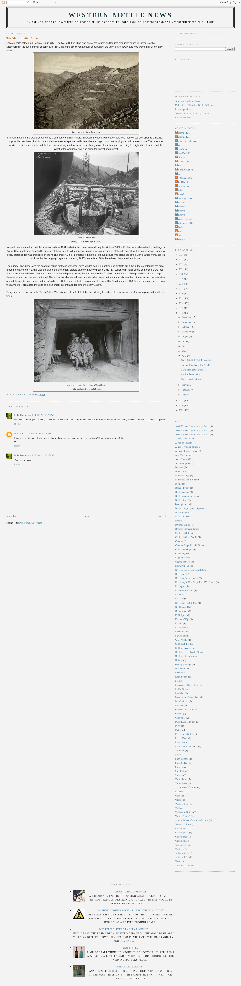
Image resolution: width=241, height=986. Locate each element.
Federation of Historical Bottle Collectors (194, 105)
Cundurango (181, 553)
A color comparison (184, 438)
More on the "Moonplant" (187, 697)
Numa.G (180, 194)
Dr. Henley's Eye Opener (186, 578)
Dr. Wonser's (181, 611)
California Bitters (183, 532)
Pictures (179, 730)
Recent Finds (181, 738)
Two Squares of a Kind (186, 787)
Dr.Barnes (181, 157)
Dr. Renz (179, 598)
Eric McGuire (182, 161)
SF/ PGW (179, 750)
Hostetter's (180, 668)
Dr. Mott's (180, 594)
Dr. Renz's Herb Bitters (186, 602)
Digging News (182, 557)
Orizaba (178, 713)
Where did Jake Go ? (130, 966)
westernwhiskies (183, 117)
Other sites (180, 717)
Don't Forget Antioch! (191, 379)
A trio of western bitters (186, 446)
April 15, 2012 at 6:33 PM (41, 433)
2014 (181, 303)
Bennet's (179, 467)
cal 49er (179, 227)
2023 (181, 259)
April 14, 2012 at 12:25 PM (41, 414)
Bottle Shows (181, 512)
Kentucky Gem (183, 186)
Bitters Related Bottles (186, 479)
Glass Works (181, 639)
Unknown (180, 206)
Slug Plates (180, 771)
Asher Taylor (181, 459)
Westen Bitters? (182, 816)
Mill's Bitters (181, 688)
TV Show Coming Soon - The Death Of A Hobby (130, 910)
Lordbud (180, 190)
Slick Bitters (181, 766)
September (187, 331)
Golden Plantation (184, 169)
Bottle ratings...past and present (190, 508)
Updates (179, 791)
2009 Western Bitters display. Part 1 (192, 426)
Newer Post (11, 516)
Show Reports (181, 758)
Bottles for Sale (182, 516)
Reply (17, 423)
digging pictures (182, 561)
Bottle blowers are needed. (187, 496)
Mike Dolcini (20, 415)
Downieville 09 (182, 565)
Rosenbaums (181, 742)
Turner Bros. (181, 779)
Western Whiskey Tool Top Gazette (192, 113)
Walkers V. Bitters (184, 812)
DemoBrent (181, 149)
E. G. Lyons (181, 615)
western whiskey (183, 844)
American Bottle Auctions (187, 101)
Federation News (183, 631)
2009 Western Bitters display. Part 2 (192, 430)
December (187, 317)
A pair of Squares (183, 442)
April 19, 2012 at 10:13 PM (41, 455)
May (184, 351)
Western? (179, 848)
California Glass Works (186, 537)
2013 (181, 307)
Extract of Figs (182, 619)
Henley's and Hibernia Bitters (189, 652)
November (187, 321)
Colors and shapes (183, 549)
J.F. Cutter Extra (184, 177)
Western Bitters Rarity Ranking (124, 929)
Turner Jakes (181, 783)
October (186, 326)
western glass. (182, 832)
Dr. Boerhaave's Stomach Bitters (190, 569)
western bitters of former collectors (191, 820)
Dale (178, 145)
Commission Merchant (187, 140)
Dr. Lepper (180, 586)
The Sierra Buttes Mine (192, 369)
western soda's (182, 840)
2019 (181, 278)
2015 (181, 298)
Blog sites (180, 483)
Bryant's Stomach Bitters (187, 528)
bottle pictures (182, 504)
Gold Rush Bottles (184, 643)
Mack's (178, 680)
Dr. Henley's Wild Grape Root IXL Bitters (195, 582)
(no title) (130, 947)
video (177, 795)
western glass (181, 828)
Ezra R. (178, 623)
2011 (181, 400)
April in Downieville (190, 374)
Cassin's (179, 541)
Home (86, 516)
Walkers (179, 807)
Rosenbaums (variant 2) (186, 746)
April (184, 355)
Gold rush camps (183, 647)
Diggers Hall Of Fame (130, 891)
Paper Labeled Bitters (185, 721)
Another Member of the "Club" (195, 364)
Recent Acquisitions (184, 734)
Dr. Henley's (181, 573)
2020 (181, 274)
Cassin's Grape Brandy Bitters (189, 545)
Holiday (179, 660)
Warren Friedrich (184, 218)
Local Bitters (181, 676)
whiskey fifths (182, 857)
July (184, 341)
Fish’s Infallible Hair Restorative (196, 360)
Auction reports (182, 463)
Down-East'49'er (183, 153)
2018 (181, 283)
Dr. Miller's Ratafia (184, 590)
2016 (181, 293)
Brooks (178, 520)
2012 (181, 312)
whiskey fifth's (182, 853)
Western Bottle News (120, 15)
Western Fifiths (182, 824)
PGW (178, 725)
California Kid (183, 132)
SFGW (178, 754)
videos (178, 799)
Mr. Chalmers (181, 701)
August (185, 336)
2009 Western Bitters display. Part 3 (192, 434)
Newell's (179, 705)
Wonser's (179, 861)
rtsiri (178, 235)
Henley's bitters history (186, 656)
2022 (181, 264)
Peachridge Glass (183, 109)
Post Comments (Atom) (30, 522)
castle (178, 231)
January (186, 394)
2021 (181, 269)
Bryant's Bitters (182, 524)
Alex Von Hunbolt (183, 454)
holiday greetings (183, 664)
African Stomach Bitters (186, 450)
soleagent (180, 239)
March (185, 384)
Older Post (161, 516)
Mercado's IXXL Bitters (186, 684)
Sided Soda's (181, 762)
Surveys (179, 775)
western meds (181, 836)
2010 (181, 405)
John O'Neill (182, 181)
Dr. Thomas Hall (183, 606)
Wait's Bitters (181, 803)
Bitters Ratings (182, 475)
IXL (178, 173)
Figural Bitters (182, 635)
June (184, 346)
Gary (178, 165)
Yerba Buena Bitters (184, 865)
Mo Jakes (179, 693)
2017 (181, 288)
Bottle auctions (182, 491)
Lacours (179, 672)
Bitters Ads (180, 471)
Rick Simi (19, 433)
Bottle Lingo (181, 500)
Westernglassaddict (185, 222)
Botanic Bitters (182, 487)
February (186, 389)
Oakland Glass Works (185, 709)
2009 (181, 410)
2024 (181, 254)
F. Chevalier (181, 627)
